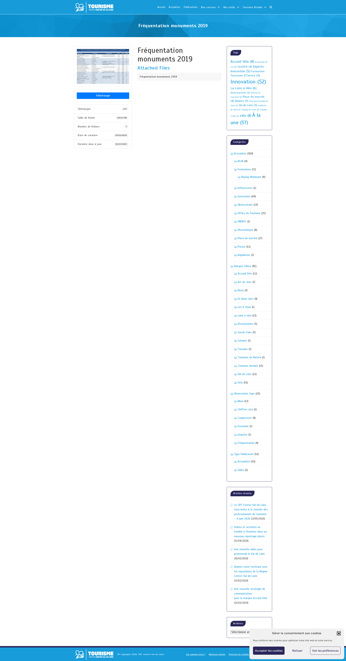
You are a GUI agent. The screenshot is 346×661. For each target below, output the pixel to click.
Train (234, 105)
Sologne (242, 340)
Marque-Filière (242, 266)
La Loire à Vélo (243, 88)
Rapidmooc (244, 255)
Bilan (240, 401)
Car (233, 67)
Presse (241, 246)
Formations (244, 169)
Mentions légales (217, 654)
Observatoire (245, 204)
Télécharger (103, 95)
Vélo (240, 382)
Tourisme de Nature (249, 357)
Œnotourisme (245, 323)
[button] (339, 633)
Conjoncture (245, 418)
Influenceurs (245, 188)
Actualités (174, 7)
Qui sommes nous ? (195, 654)
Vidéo (241, 470)
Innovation (248, 81)
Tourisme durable (248, 365)
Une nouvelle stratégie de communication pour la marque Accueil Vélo (250, 593)
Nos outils (229, 7)
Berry (241, 290)
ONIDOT (242, 221)
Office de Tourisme (249, 213)
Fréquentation (246, 443)
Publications (191, 7)
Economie (243, 426)
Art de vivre (245, 282)
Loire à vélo (244, 315)
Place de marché (247, 238)
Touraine (243, 349)
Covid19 (244, 66)
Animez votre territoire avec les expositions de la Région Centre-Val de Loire (251, 571)
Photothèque (245, 230)
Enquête (242, 434)
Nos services (208, 7)
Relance (242, 101)
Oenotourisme (240, 92)
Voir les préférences (325, 650)
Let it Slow (244, 307)
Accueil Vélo (242, 61)
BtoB (240, 161)
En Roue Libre (246, 298)
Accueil (161, 7)
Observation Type (244, 393)
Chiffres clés (245, 409)
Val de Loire (248, 105)
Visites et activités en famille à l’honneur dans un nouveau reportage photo (250, 531)
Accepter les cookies (269, 650)
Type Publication (244, 454)
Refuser (297, 650)
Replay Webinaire (251, 177)
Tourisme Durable (252, 7)
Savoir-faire (245, 332)
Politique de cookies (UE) (241, 654)
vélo (245, 116)
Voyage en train (250, 109)
